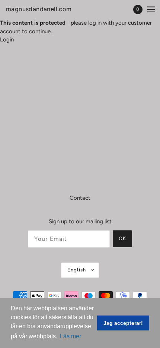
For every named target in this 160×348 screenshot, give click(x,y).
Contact (80, 198)
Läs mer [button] (70, 336)
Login (7, 39)
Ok (122, 238)
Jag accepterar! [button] (123, 323)
